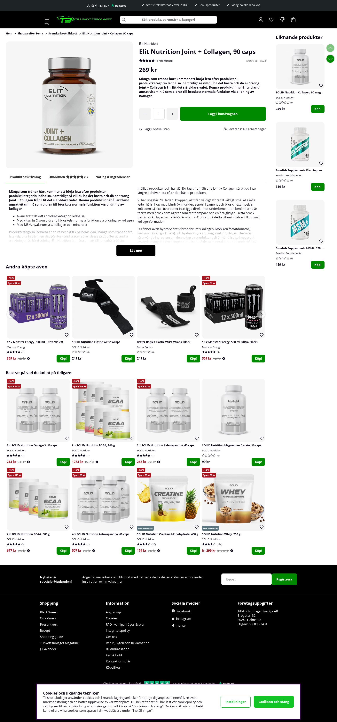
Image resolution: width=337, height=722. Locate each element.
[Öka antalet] (172, 114)
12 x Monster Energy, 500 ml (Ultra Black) (230, 342)
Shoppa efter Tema (30, 33)
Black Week (48, 612)
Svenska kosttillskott (62, 33)
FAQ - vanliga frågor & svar (125, 624)
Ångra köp (113, 612)
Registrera (284, 579)
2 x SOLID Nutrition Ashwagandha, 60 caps (165, 445)
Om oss (111, 637)
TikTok (180, 626)
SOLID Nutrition (285, 97)
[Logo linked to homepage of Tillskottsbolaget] (84, 19)
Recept (45, 630)
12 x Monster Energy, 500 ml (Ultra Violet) (35, 342)
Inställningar (235, 702)
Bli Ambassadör (117, 649)
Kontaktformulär (118, 661)
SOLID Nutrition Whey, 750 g (221, 534)
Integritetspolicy (118, 630)
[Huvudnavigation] (47, 19)
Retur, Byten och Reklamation (127, 643)
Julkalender (48, 649)
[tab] (68, 177)
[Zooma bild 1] (69, 104)
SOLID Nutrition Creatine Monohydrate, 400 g (167, 534)
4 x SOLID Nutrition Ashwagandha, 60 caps (100, 534)
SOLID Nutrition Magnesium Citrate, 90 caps (231, 445)
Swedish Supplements (288, 175)
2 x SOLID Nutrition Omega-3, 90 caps (32, 445)
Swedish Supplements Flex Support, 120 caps (306, 170)
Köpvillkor (113, 667)
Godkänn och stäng (274, 702)
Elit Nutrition (148, 43)
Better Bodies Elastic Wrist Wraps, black (164, 342)
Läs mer (136, 250)
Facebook (183, 611)
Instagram (183, 618)
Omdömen (48, 618)
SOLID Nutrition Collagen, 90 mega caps (302, 92)
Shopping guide (51, 637)
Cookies (111, 618)
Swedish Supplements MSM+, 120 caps (301, 248)
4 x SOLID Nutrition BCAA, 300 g (28, 534)
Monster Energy (16, 347)
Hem (9, 33)
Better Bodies (145, 347)
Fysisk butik (114, 655)
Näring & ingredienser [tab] (113, 177)
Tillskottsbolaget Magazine (59, 643)
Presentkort (49, 624)
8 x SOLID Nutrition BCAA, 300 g (93, 445)
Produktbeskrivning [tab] (25, 177)
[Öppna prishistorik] (28, 358)
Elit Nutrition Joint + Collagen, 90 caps (107, 33)
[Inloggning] (260, 20)
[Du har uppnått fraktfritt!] (145, 114)
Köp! (317, 109)
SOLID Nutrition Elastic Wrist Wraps (96, 342)
